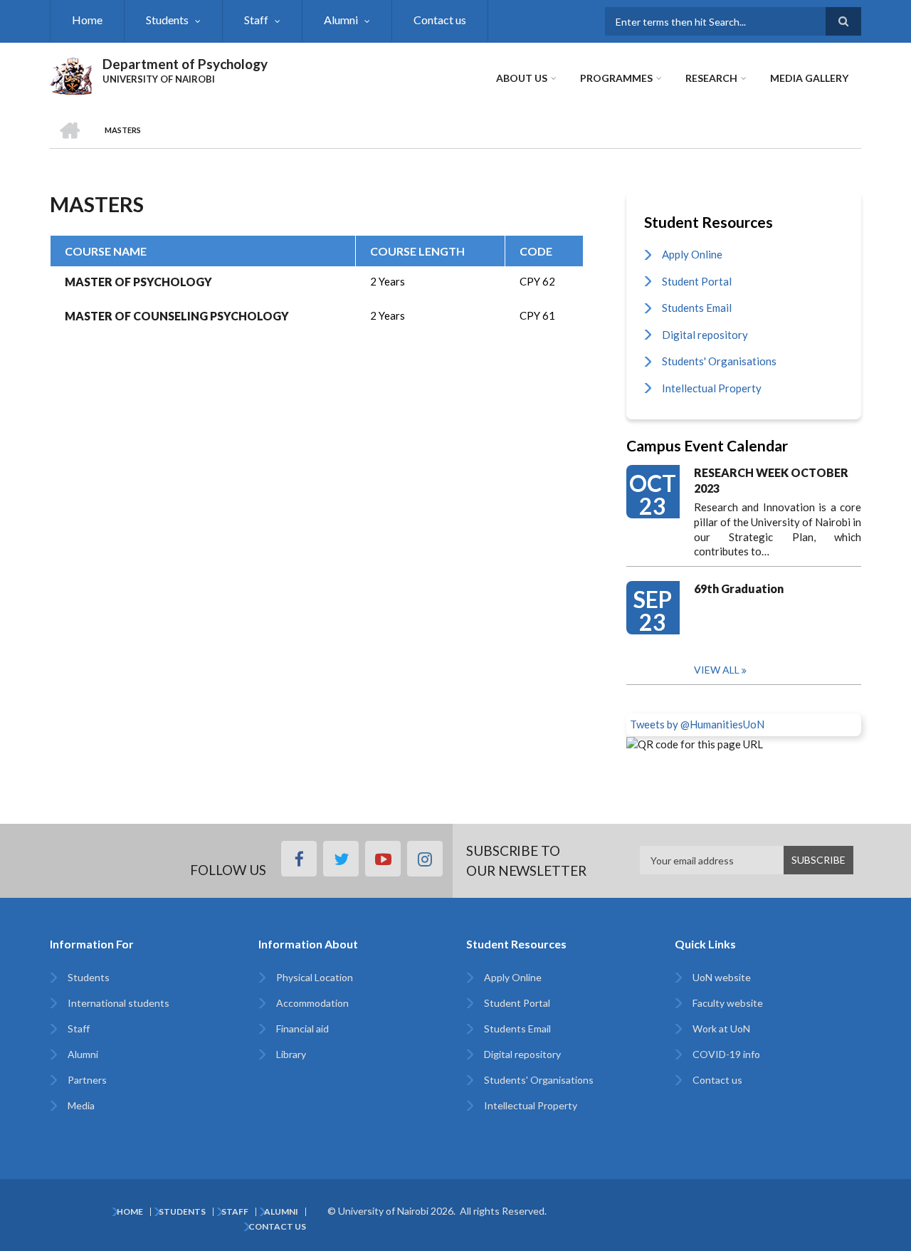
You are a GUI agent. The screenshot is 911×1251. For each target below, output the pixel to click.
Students (167, 19)
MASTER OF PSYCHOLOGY (138, 281)
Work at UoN (721, 1028)
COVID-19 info (726, 1054)
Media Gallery (809, 78)
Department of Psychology (185, 64)
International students (118, 1003)
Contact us (440, 19)
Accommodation (312, 1003)
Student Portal (697, 281)
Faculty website (728, 1003)
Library (291, 1054)
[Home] (71, 74)
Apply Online (692, 254)
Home (87, 19)
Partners (87, 1080)
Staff (256, 19)
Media (81, 1105)
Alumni (341, 19)
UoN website (722, 977)
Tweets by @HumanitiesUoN (697, 724)
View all (716, 670)
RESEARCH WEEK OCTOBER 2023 (771, 480)
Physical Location (314, 977)
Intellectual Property (712, 388)
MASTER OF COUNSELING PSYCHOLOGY (177, 316)
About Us (521, 78)
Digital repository (705, 334)
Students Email (697, 307)
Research (711, 78)
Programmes (616, 78)
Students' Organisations (719, 361)
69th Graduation (739, 588)
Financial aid (302, 1028)
